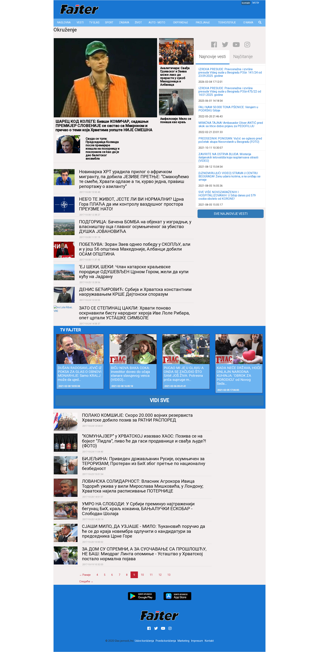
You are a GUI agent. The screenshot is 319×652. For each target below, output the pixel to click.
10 (142, 574)
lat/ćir (255, 2)
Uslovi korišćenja (144, 640)
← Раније (85, 574)
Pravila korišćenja (166, 640)
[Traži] (260, 23)
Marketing (183, 640)
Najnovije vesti (212, 56)
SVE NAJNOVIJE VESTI (231, 214)
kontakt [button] (246, 2)
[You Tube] (236, 44)
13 (168, 574)
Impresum (197, 640)
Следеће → (86, 581)
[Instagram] (247, 44)
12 (160, 574)
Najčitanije (243, 56)
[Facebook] (214, 44)
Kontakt (209, 640)
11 (151, 574)
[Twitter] (225, 44)
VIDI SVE (159, 400)
